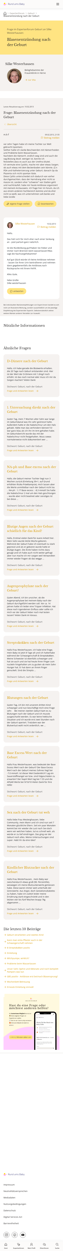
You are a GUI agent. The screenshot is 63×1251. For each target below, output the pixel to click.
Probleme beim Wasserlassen (21, 963)
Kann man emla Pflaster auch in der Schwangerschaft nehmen (24, 941)
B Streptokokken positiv (18, 947)
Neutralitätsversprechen (16, 1191)
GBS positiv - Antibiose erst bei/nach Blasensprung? (32, 976)
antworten (18, 291)
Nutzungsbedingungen (15, 1204)
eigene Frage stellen (20, 203)
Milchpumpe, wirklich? (18, 958)
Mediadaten (9, 1197)
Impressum (9, 1184)
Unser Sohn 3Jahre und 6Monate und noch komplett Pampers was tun (32, 970)
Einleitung (12, 953)
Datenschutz (10, 1210)
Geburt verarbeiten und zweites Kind (25, 934)
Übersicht (12, 124)
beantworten (47, 203)
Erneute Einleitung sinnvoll (20, 987)
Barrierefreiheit (11, 1223)
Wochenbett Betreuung (18, 981)
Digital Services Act (13, 1217)
